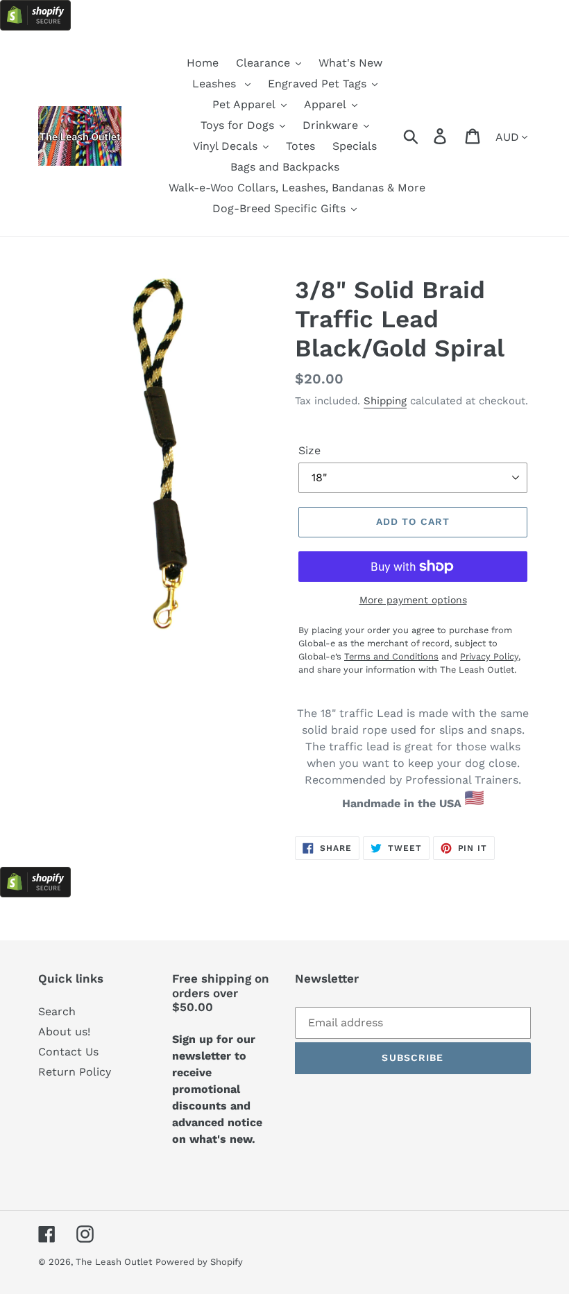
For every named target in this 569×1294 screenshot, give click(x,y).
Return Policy (74, 1071)
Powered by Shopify (199, 1262)
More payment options (413, 599)
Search (57, 1011)
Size (309, 450)
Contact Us (68, 1051)
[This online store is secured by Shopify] (35, 26)
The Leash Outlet (114, 1262)
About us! (64, 1031)
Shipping (385, 401)
